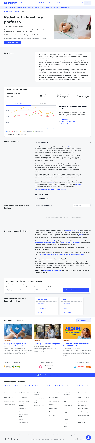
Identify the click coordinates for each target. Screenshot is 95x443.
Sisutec (65, 423)
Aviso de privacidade (37, 435)
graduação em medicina (72, 230)
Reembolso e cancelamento (82, 404)
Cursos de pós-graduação (23, 404)
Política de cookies (50, 435)
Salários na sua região (10, 404)
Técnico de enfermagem (68, 121)
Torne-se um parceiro (70, 435)
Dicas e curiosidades (54, 401)
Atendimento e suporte (84, 411)
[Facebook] (5, 439)
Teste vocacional (8, 397)
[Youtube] (17, 439)
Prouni (65, 412)
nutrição (51, 182)
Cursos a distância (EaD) (24, 415)
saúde (67, 147)
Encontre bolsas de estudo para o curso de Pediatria (51, 189)
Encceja (65, 426)
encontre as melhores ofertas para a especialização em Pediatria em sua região (62, 254)
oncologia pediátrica (49, 242)
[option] (46, 299)
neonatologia (39, 242)
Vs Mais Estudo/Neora (84, 419)
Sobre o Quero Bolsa (83, 397)
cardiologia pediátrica (74, 242)
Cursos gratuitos (23, 422)
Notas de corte (67, 398)
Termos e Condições (24, 435)
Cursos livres (22, 408)
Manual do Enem (68, 405)
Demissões (43, 103)
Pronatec (66, 419)
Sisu (65, 408)
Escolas (21, 419)
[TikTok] (11, 439)
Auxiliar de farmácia (66, 124)
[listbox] (46, 306)
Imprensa (59, 435)
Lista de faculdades (39, 398)
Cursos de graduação (24, 401)
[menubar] (41, 3)
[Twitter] (14, 439)
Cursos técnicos (23, 411)
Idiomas (51, 411)
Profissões (16, 11)
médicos (80, 234)
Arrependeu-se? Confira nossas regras (49, 367)
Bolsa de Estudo (8, 11)
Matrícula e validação (83, 415)
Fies (65, 416)
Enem (65, 401)
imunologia (64, 242)
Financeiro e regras (83, 408)
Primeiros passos (82, 401)
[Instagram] (8, 439)
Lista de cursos (23, 397)
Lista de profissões (9, 401)
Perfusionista (65, 119)
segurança (78, 184)
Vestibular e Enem (53, 397)
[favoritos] (82, 3)
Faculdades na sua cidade (38, 401)
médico (48, 147)
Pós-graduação (53, 408)
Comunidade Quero (39, 405)
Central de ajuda (54, 375)
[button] (88, 437)
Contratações (18, 103)
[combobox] (82, 205)
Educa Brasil (81, 422)
